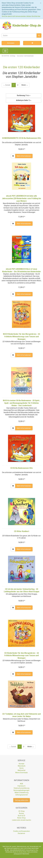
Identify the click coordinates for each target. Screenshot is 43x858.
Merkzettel (21, 770)
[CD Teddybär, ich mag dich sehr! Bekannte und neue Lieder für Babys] (21, 694)
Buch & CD (21, 816)
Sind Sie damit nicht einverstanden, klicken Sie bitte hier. (21, 16)
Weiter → (24, 85)
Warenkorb (21, 766)
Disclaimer (21, 833)
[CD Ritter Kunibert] (21, 511)
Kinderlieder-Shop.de (26, 25)
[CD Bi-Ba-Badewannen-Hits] (21, 448)
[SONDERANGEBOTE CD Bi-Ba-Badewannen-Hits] (21, 118)
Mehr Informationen (24, 156)
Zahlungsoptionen (21, 795)
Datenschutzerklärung (21, 788)
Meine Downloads (21, 772)
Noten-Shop (21, 818)
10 (23, 100)
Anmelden (10, 43)
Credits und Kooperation (21, 831)
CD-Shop (21, 811)
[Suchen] (39, 35)
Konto (22, 768)
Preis (23, 95)
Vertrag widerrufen (21, 800)
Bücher (21, 813)
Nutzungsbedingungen (21, 790)
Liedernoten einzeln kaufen (21, 820)
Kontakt (21, 764)
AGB (21, 784)
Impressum (21, 786)
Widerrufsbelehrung (21, 792)
